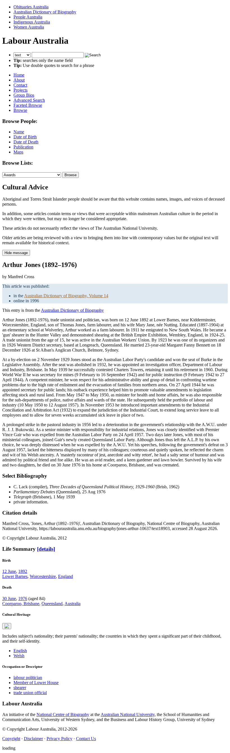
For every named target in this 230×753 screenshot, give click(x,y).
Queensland (52, 603)
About (19, 80)
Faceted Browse (27, 105)
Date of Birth (25, 136)
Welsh (18, 655)
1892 (22, 571)
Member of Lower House (36, 682)
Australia (73, 603)
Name (18, 131)
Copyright (11, 738)
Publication (23, 147)
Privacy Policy (59, 738)
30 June (9, 598)
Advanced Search (29, 100)
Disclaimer (33, 738)
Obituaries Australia (31, 6)
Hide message (16, 253)
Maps (18, 152)
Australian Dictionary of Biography (44, 12)
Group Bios (23, 95)
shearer (19, 687)
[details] (46, 549)
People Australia (27, 17)
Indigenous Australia (31, 22)
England (65, 576)
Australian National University (128, 714)
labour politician (27, 677)
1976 (22, 598)
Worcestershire (43, 576)
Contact (20, 85)
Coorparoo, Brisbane (20, 603)
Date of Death (25, 142)
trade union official (30, 692)
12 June (9, 571)
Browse (20, 110)
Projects (20, 90)
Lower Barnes (14, 576)
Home (18, 75)
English (20, 650)
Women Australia (28, 27)
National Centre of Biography (62, 714)
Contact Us (86, 738)
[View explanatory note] (6, 626)
